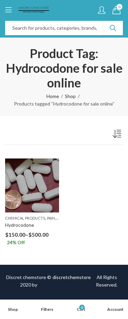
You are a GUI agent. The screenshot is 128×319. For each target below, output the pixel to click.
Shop (70, 96)
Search (113, 28)
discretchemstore (72, 277)
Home (52, 96)
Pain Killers (58, 218)
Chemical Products (25, 218)
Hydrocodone (19, 225)
